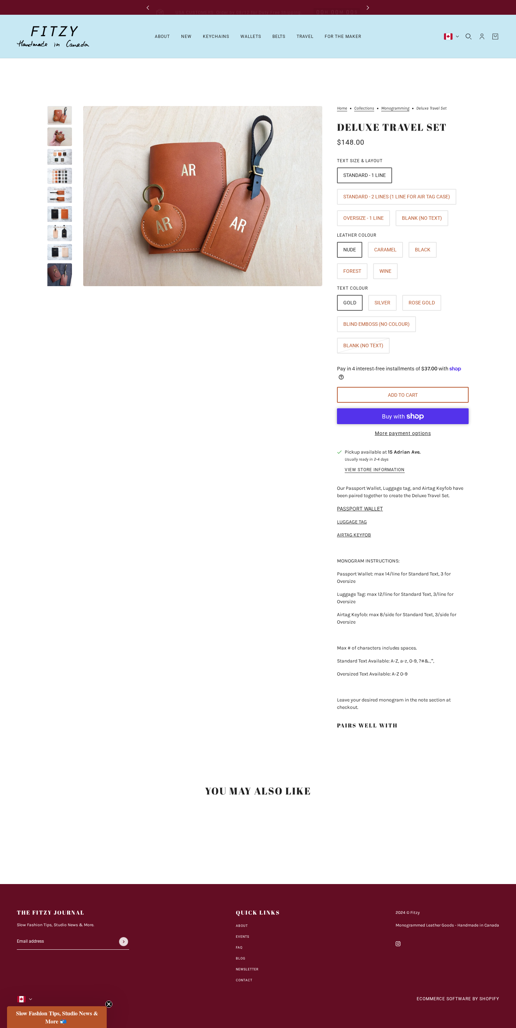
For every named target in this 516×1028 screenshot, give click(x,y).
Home (342, 108)
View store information (375, 470)
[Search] (468, 36)
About (242, 926)
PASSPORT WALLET (360, 509)
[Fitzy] (53, 36)
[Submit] (123, 941)
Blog (240, 958)
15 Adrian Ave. (404, 452)
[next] (368, 7)
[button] (57, 1017)
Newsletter (247, 969)
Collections (364, 108)
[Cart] (495, 36)
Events (242, 936)
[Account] (482, 36)
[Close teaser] (108, 1004)
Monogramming (395, 108)
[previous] (148, 7)
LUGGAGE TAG (352, 522)
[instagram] (398, 943)
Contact (244, 980)
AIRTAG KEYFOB (354, 535)
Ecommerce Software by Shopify (458, 998)
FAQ (239, 947)
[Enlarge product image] (202, 196)
